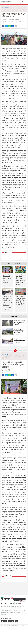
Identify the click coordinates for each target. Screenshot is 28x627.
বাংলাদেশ (7, 8)
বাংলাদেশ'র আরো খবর (14, 263)
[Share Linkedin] (12, 26)
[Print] (16, 26)
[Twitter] (5, 621)
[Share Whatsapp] (9, 26)
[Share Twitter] (6, 26)
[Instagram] (12, 621)
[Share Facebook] (3, 26)
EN (20, 2)
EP (17, 2)
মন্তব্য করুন (8, 252)
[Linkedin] (9, 621)
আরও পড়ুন (14, 317)
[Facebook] (2, 621)
